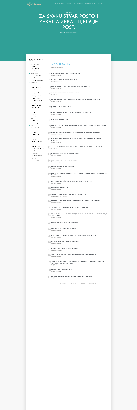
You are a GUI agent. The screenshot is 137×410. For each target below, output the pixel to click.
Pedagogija (35, 123)
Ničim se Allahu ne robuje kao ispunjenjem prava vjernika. (71, 276)
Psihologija (35, 120)
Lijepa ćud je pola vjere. (59, 119)
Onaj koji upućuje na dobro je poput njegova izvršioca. (70, 86)
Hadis (33, 89)
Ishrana (34, 132)
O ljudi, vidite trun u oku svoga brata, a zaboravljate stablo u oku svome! (76, 147)
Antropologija (36, 107)
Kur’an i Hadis (34, 82)
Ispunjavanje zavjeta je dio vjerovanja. (65, 153)
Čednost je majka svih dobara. (62, 269)
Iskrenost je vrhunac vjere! (61, 106)
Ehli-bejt (34, 139)
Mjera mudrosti (36, 87)
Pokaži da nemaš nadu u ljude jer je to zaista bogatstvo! (71, 112)
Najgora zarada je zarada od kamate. (64, 80)
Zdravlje (34, 130)
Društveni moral (37, 78)
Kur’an (34, 85)
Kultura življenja (35, 127)
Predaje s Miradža (37, 96)
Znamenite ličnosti (37, 141)
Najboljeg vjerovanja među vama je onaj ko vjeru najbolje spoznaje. (76, 99)
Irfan (33, 112)
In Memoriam (35, 160)
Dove (32, 125)
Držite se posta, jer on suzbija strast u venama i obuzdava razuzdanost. (76, 201)
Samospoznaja (36, 146)
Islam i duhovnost (37, 155)
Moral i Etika (34, 73)
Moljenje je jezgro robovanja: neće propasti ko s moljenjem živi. (74, 235)
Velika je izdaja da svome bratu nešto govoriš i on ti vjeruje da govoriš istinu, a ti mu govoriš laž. (79, 214)
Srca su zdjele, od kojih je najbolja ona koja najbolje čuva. (72, 207)
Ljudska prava (36, 134)
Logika (34, 114)
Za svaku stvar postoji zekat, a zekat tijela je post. (69, 194)
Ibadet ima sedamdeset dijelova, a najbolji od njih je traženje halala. (75, 132)
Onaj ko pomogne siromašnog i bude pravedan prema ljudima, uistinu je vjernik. (78, 125)
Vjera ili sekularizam (38, 148)
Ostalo (34, 158)
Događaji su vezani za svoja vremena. (64, 160)
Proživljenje (35, 71)
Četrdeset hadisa (37, 100)
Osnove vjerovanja (36, 64)
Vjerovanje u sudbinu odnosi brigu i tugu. (65, 93)
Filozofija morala (37, 75)
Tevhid (34, 66)
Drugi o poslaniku (37, 144)
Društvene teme (36, 151)
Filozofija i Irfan (35, 103)
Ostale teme (34, 137)
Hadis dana (68, 12)
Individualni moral (37, 80)
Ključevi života (36, 98)
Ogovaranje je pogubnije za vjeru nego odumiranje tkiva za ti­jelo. (74, 255)
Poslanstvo (35, 68)
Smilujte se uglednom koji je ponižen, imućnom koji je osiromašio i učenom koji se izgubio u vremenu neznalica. (78, 262)
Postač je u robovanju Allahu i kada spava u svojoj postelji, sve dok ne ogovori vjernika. (79, 173)
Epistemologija (36, 105)
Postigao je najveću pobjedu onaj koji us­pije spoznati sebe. (72, 181)
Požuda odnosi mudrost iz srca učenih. (64, 248)
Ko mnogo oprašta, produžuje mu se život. (65, 73)
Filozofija (35, 110)
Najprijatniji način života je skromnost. (65, 242)
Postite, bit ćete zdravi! (59, 188)
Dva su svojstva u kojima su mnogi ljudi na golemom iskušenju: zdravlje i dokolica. (76, 139)
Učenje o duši (35, 153)
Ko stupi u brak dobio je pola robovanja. (65, 222)
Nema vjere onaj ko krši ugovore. (62, 166)
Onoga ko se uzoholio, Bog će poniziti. (64, 228)
